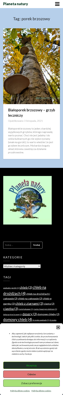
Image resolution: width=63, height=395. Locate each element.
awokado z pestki (11, 288)
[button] (58, 327)
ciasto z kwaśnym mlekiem (45, 309)
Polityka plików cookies (20, 390)
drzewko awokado (41, 320)
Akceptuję (31, 365)
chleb (26, 287)
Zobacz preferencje (31, 383)
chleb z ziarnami (29, 303)
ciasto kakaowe (26, 309)
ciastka (10, 308)
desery (29, 314)
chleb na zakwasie (30, 298)
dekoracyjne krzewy (12, 314)
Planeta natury (15, 4)
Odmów (31, 374)
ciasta (49, 303)
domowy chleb (17, 319)
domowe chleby (48, 314)
